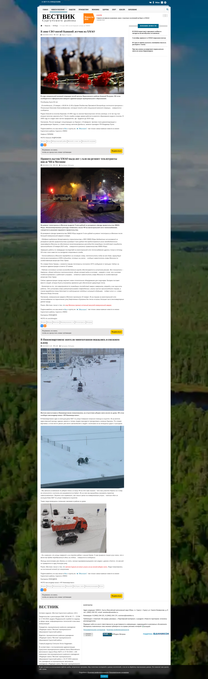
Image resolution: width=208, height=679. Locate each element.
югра (50, 322)
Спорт (114, 9)
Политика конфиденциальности (117, 630)
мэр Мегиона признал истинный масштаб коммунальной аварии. (88, 305)
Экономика (95, 9)
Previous (164, 15)
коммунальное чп (68, 322)
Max (157, 3)
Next (166, 15)
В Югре (99, 15)
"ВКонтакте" (83, 128)
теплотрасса (80, 322)
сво (49, 141)
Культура (122, 9)
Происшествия (84, 9)
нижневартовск (59, 586)
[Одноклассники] (45, 145)
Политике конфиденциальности (98, 672)
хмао (44, 141)
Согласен (104, 676)
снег (101, 586)
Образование (132, 9)
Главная (45, 9)
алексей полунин (89, 141)
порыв (90, 322)
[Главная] (41, 26)
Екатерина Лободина (67, 165)
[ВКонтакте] (42, 145)
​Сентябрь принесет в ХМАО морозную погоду (149, 38)
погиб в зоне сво (75, 141)
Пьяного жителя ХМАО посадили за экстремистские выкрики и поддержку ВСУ (125, 18)
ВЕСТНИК (58, 17)
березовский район (60, 141)
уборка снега (79, 586)
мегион (56, 322)
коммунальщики (92, 586)
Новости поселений (58, 9)
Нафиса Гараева (66, 35)
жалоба (69, 586)
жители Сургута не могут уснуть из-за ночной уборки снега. (86, 567)
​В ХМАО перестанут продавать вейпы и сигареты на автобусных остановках (146, 32)
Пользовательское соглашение (94, 630)
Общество (72, 9)
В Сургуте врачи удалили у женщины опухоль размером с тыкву (149, 43)
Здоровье (105, 9)
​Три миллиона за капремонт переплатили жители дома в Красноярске (147, 50)
